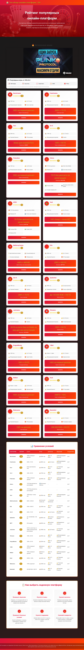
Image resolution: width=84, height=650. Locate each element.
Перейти (23, 117)
